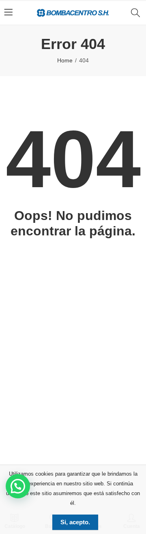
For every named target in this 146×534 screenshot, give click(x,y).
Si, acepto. (75, 522)
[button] (18, 486)
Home (65, 60)
